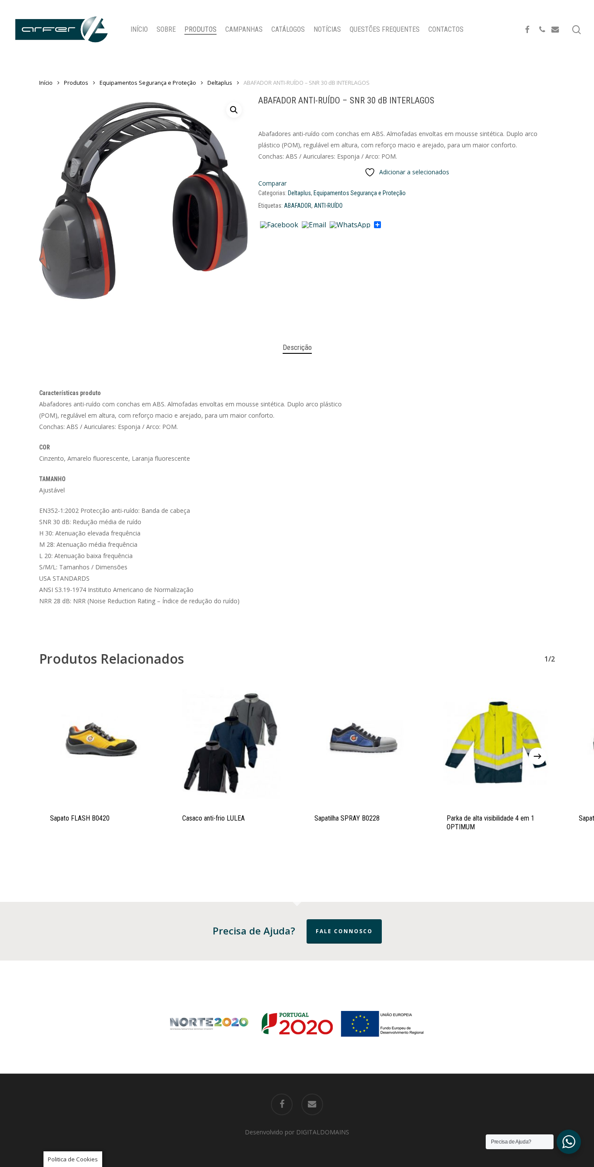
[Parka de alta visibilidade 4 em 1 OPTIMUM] (495, 742)
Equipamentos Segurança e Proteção (148, 82)
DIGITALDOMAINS (322, 1132)
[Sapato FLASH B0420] (98, 742)
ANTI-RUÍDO (328, 205)
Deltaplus (219, 82)
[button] (234, 110)
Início (46, 82)
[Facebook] (279, 225)
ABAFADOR (297, 205)
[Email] (314, 225)
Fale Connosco (344, 931)
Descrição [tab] (297, 347)
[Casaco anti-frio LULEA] (230, 742)
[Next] (537, 756)
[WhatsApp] (350, 225)
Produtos (76, 82)
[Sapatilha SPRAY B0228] (363, 742)
